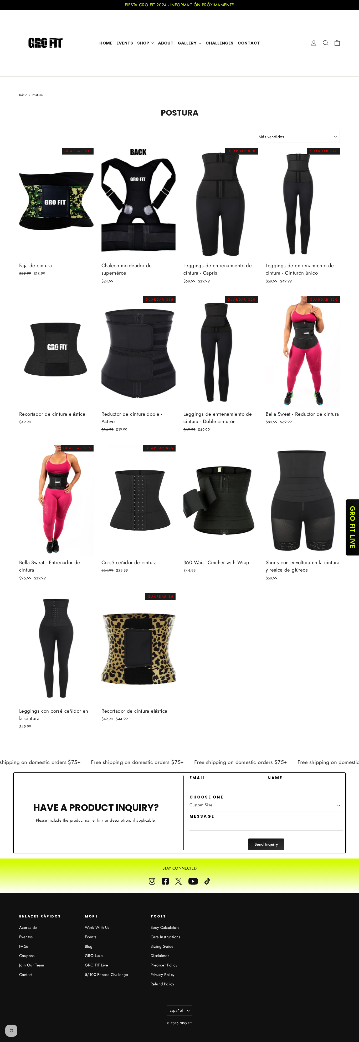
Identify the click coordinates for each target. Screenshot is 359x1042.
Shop (143, 43)
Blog (89, 946)
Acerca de (28, 927)
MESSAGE (201, 816)
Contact (249, 43)
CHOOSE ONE (206, 797)
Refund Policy (162, 984)
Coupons (27, 956)
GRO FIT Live (96, 965)
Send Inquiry (266, 844)
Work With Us (97, 927)
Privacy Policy (163, 975)
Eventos (26, 937)
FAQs (24, 946)
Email (197, 778)
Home (105, 43)
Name (275, 778)
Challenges (219, 43)
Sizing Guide (162, 946)
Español (176, 1010)
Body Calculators (165, 927)
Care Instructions (165, 937)
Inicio (23, 94)
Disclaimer (160, 956)
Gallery (187, 43)
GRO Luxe (94, 956)
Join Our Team (31, 965)
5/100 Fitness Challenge (106, 975)
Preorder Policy (164, 965)
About (165, 43)
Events (124, 43)
